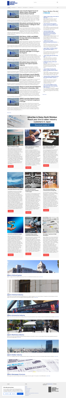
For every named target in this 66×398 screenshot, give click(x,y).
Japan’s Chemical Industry (15, 295)
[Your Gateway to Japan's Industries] (12, 4)
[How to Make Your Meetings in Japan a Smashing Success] (51, 138)
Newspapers (13, 7)
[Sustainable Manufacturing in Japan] (15, 180)
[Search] (57, 2)
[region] (13, 391)
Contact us (27, 395)
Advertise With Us (28, 388)
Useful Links (31, 7)
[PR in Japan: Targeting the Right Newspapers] (51, 225)
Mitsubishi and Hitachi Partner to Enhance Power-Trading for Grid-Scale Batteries (29, 24)
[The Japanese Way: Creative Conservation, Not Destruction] (33, 225)
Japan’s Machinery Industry (15, 335)
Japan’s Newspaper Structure (16, 374)
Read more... (9, 112)
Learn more (41, 276)
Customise (7, 393)
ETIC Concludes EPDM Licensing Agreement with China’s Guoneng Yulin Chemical (50, 86)
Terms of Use (27, 389)
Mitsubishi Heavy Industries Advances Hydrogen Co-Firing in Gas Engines (29, 51)
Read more (11, 166)
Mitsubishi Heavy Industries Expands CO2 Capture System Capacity (28, 63)
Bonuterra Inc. (50, 383)
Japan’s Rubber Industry (14, 355)
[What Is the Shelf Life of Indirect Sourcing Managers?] (33, 138)
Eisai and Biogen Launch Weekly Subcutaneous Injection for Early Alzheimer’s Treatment (29, 76)
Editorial (19, 7)
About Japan (25, 7)
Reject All (13, 393)
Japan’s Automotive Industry (16, 315)
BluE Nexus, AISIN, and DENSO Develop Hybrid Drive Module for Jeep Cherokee (29, 38)
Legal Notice (27, 391)
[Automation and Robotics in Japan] (15, 225)
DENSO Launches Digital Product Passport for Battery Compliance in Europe (29, 100)
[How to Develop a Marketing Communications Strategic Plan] (51, 180)
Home (9, 7)
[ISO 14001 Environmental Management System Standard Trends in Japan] (33, 180)
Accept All (20, 393)
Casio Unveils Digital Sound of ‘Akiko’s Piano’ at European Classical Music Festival (28, 12)
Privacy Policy (27, 390)
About (26, 387)
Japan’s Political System (14, 275)
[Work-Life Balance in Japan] (15, 138)
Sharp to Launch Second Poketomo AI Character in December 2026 (30, 87)
